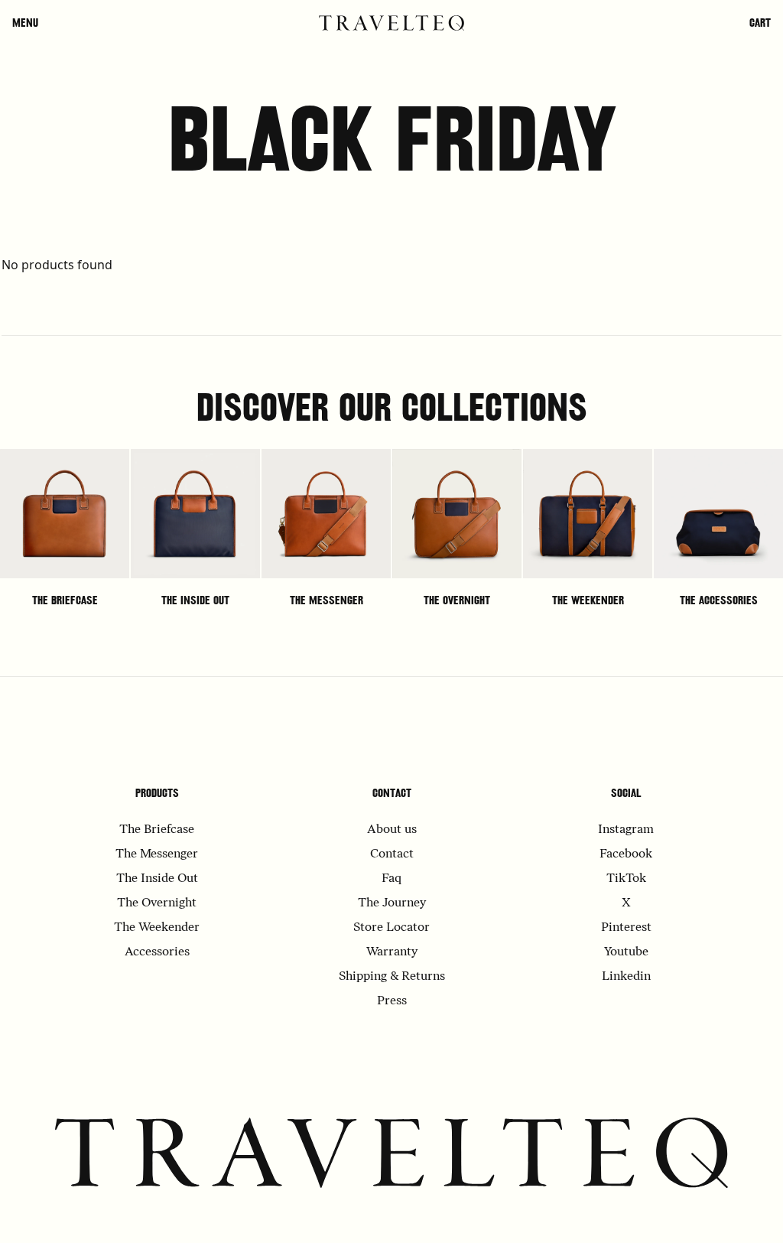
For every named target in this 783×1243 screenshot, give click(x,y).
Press (392, 1001)
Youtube (626, 952)
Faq (391, 879)
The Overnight (457, 600)
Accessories (157, 952)
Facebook (625, 854)
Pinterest (626, 928)
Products (157, 793)
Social (626, 793)
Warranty (391, 952)
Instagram (626, 830)
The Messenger (326, 600)
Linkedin (626, 977)
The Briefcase (65, 600)
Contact (391, 793)
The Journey (392, 903)
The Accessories (719, 600)
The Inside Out (195, 600)
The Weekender (588, 600)
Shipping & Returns (392, 977)
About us (392, 830)
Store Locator (391, 928)
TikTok (626, 879)
